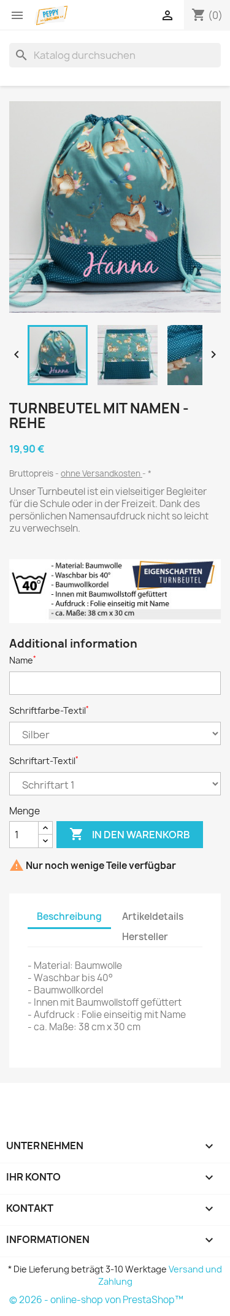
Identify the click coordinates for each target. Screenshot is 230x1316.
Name (22, 660)
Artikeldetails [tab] (152, 916)
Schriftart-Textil (44, 761)
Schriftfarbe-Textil (49, 710)
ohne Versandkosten (101, 473)
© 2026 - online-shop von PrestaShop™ (96, 1299)
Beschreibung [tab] (69, 916)
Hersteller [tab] (145, 936)
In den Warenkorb (129, 834)
